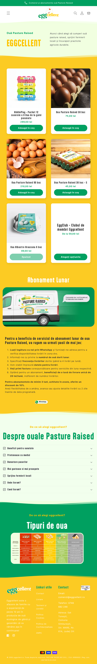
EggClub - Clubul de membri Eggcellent (70, 227)
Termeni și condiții (41, 607)
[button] (8, 13)
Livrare (39, 599)
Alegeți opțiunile (71, 257)
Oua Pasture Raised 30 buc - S (70, 182)
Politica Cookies (40, 616)
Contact (40, 593)
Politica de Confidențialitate (44, 625)
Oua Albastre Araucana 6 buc (26, 247)
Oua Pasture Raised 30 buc (71, 112)
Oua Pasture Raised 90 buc (26, 182)
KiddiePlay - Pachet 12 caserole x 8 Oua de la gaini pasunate (26, 115)
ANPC (39, 633)
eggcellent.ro (19, 657)
